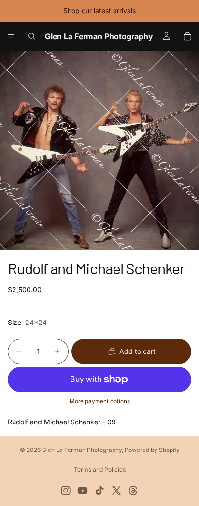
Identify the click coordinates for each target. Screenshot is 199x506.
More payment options (100, 401)
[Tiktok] (99, 490)
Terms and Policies (100, 469)
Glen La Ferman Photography (82, 449)
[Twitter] (116, 490)
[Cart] (187, 36)
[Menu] (11, 36)
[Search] (32, 36)
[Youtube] (82, 490)
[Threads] (133, 490)
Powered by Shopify (152, 449)
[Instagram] (65, 490)
